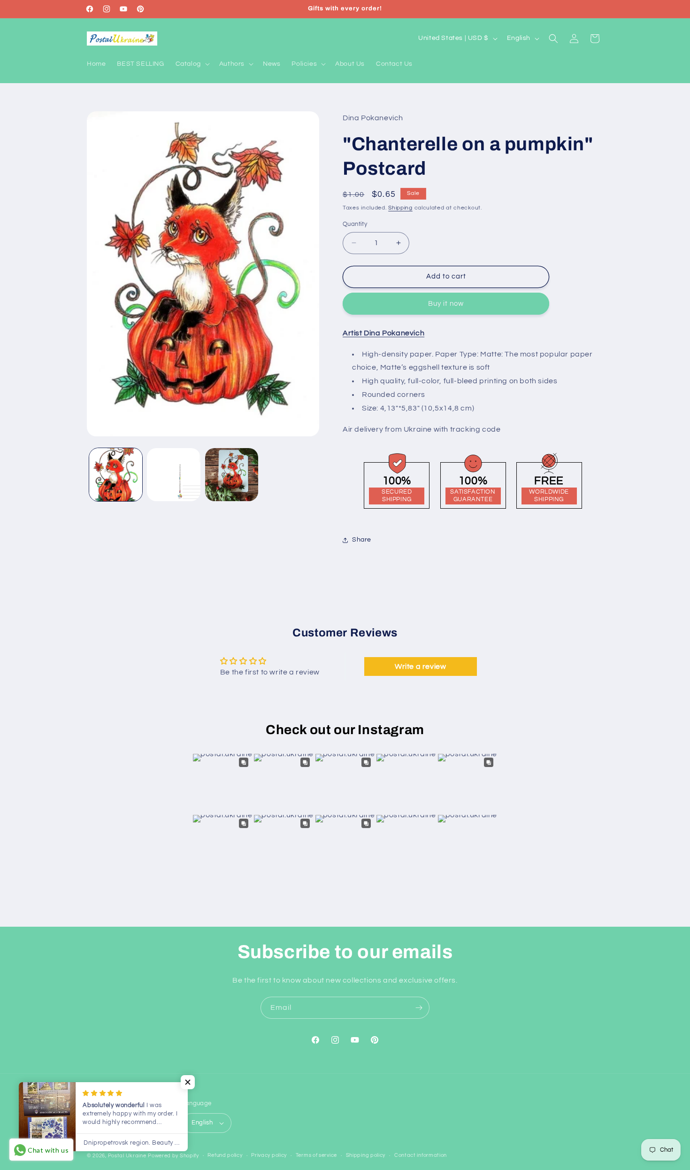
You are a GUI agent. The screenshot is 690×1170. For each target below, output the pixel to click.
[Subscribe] (418, 1008)
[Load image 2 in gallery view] (173, 474)
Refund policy (224, 1155)
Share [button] (361, 539)
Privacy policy (269, 1155)
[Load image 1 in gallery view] (115, 474)
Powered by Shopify (173, 1155)
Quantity (355, 224)
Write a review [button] (420, 666)
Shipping (400, 208)
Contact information (420, 1155)
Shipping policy (366, 1155)
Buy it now (446, 303)
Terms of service (316, 1155)
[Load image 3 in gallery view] (231, 474)
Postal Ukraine (127, 1155)
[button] (192, 64)
